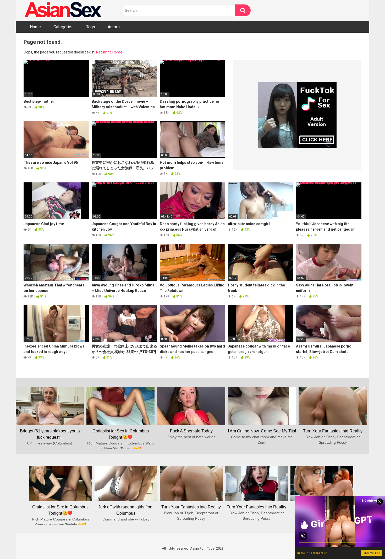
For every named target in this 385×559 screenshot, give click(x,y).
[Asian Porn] (63, 10)
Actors (114, 26)
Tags (90, 26)
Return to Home (109, 52)
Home (35, 26)
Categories (63, 26)
